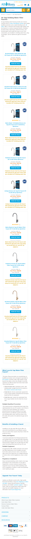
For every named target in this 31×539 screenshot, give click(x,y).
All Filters (3, 14)
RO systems (5, 379)
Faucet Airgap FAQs (16, 489)
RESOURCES (6, 519)
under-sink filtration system (17, 23)
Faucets (9, 14)
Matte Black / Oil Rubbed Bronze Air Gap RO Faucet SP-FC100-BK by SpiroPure (15, 124)
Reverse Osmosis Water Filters (9, 504)
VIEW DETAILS (15, 63)
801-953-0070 (20, 5)
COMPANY (5, 515)
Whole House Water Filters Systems (11, 500)
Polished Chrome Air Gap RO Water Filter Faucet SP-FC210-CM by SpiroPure (15, 265)
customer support (18, 484)
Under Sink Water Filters (8, 508)
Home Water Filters (6, 502)
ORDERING (5, 511)
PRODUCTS (5, 497)
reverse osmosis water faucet (13, 389)
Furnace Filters (5, 506)
